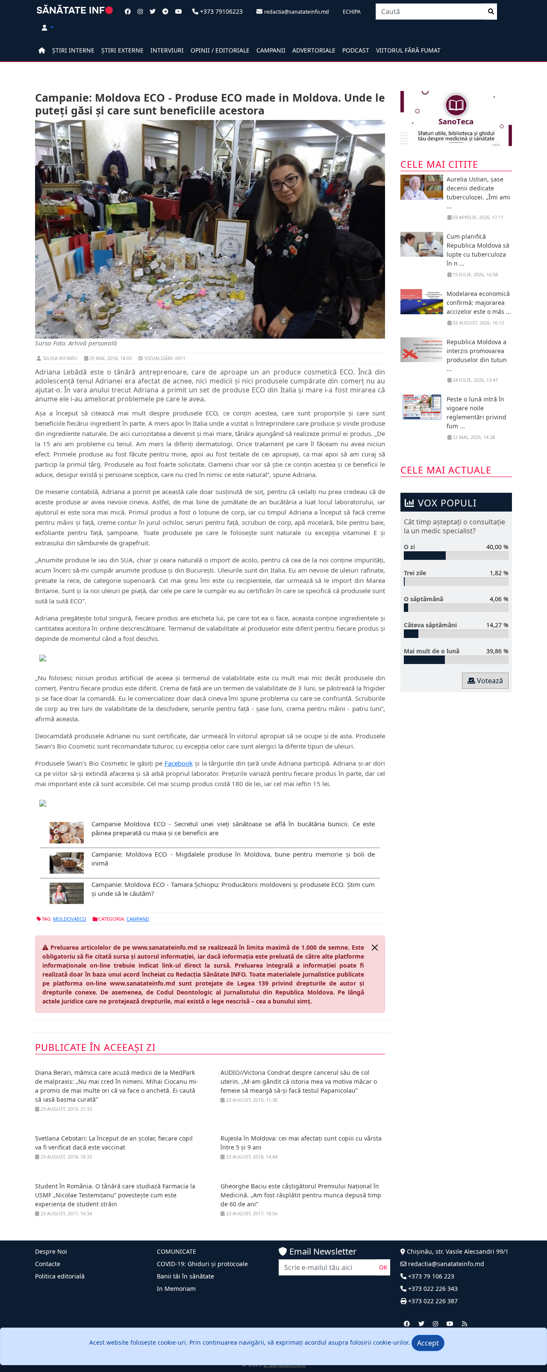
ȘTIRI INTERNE (73, 50)
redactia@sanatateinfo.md (445, 1264)
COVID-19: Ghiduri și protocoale (202, 1264)
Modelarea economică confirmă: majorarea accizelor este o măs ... (479, 303)
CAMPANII (270, 50)
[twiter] (421, 1323)
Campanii (137, 919)
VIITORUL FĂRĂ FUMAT (408, 50)
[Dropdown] (48, 27)
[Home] (42, 50)
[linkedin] (435, 1323)
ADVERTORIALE (313, 50)
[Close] (375, 947)
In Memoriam (176, 1288)
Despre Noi (51, 1251)
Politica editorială (60, 1276)
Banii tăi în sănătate (185, 1276)
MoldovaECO (69, 919)
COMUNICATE (176, 1251)
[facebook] (407, 1323)
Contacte (47, 1264)
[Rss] (464, 1323)
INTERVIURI (167, 50)
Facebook (179, 763)
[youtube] (450, 1323)
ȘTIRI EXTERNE (122, 50)
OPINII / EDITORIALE (220, 50)
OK (383, 1267)
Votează (489, 680)
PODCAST (355, 50)
